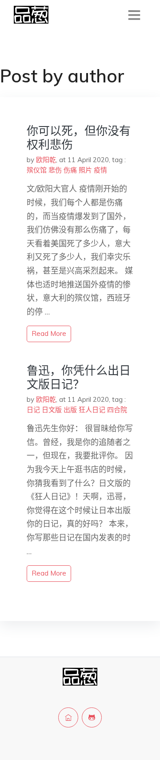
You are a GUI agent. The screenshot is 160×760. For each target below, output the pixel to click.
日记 (33, 409)
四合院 (117, 409)
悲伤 (55, 170)
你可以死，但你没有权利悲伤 (79, 137)
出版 (70, 409)
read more (49, 333)
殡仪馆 (37, 170)
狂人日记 (92, 409)
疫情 (100, 170)
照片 (85, 170)
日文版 (52, 409)
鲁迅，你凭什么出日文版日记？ (79, 377)
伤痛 (70, 170)
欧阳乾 (46, 159)
